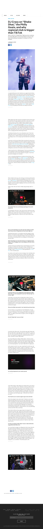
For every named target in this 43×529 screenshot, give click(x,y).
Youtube (33, 509)
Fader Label (12, 510)
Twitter (26, 509)
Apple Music (27, 510)
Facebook (29, 509)
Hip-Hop (12, 18)
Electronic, (17, 493)
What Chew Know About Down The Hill (20, 144)
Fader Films (16, 510)
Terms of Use (13, 509)
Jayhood (24, 158)
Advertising (8, 509)
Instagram (37, 509)
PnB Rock (14, 180)
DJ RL (20, 157)
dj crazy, (13, 493)
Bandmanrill (16, 99)
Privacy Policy (18, 509)
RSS (38, 510)
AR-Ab (9, 180)
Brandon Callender (12, 42)
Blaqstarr (13, 158)
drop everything (14, 124)
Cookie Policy (7, 510)
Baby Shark (32, 151)
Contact (4, 509)
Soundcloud (32, 510)
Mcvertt (21, 99)
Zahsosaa (24, 104)
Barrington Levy (30, 96)
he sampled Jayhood (18, 249)
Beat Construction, (7, 493)
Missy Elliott (19, 96)
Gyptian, (24, 96)
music (9, 18)
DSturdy (9, 126)
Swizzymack (25, 157)
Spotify (36, 510)
